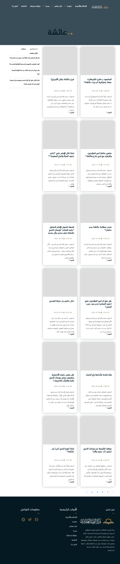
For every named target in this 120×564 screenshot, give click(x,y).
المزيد (109, 112)
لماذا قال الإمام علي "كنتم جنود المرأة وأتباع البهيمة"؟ (61, 154)
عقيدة (69, 6)
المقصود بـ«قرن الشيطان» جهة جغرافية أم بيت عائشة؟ (98, 81)
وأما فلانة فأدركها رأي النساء (99, 375)
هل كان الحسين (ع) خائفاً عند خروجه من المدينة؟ (24, 58)
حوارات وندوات (35, 6)
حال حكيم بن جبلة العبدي (61, 301)
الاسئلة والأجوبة (81, 6)
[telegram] (23, 520)
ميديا (47, 6)
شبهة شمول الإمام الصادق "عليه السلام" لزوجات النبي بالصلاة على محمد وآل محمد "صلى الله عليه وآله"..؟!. (61, 231)
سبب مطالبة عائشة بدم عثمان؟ (100, 228)
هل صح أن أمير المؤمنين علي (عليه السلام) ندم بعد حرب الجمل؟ (98, 304)
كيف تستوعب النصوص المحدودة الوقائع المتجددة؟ (24, 64)
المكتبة (24, 6)
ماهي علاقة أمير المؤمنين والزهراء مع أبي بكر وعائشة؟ (98, 154)
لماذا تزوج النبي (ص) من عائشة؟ (63, 450)
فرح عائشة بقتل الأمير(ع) (62, 79)
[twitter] (30, 520)
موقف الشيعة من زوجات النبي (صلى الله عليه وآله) (97, 450)
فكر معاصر (58, 6)
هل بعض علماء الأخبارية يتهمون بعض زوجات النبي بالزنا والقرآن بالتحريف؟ (61, 378)
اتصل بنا (15, 6)
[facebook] (36, 520)
